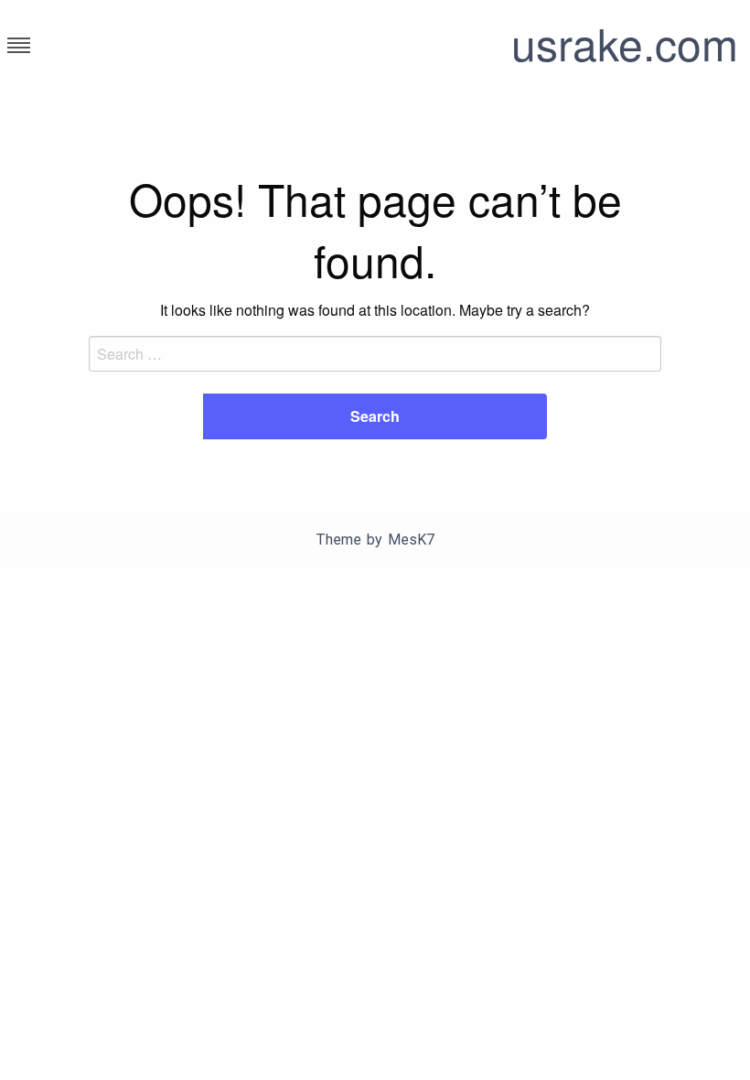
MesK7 (411, 539)
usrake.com (624, 42)
